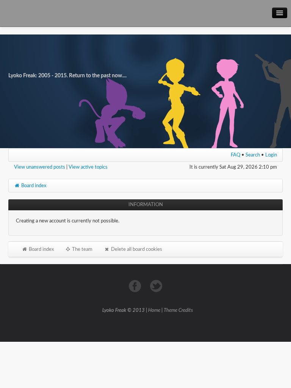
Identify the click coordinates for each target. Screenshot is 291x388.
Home (154, 310)
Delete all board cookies (136, 249)
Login (271, 155)
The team (81, 249)
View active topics (88, 167)
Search (253, 155)
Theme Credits (178, 310)
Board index (33, 185)
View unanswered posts (39, 167)
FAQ (235, 155)
